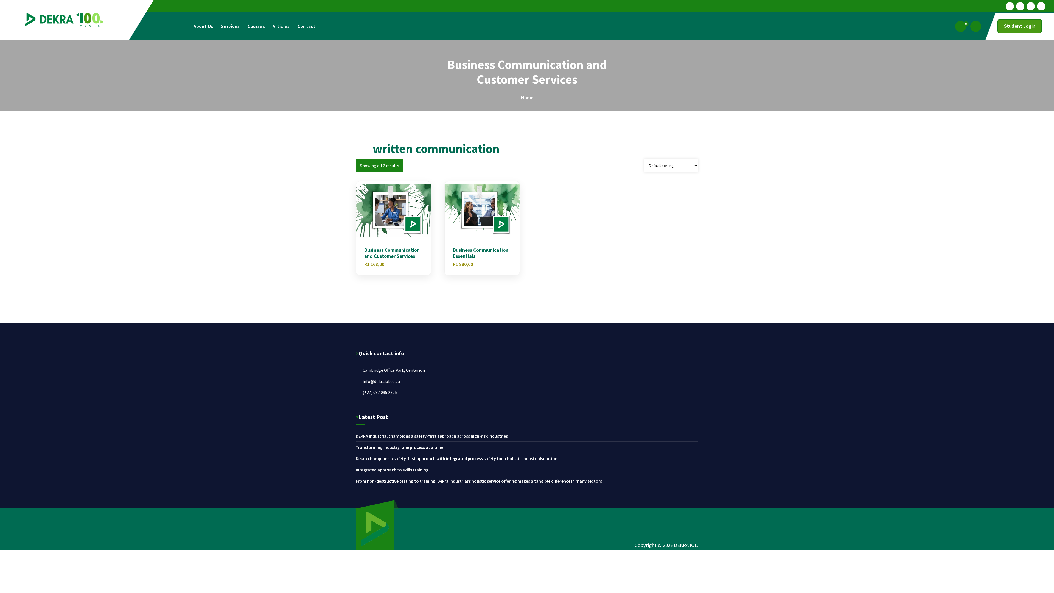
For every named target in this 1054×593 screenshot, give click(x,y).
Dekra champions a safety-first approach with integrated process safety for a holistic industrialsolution (456, 458)
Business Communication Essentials (480, 253)
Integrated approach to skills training (392, 469)
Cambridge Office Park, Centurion (394, 370)
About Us (203, 26)
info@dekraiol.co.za (381, 381)
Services (230, 26)
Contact (307, 26)
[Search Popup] (975, 26)
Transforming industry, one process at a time (399, 447)
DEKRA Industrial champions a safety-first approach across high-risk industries (432, 436)
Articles (281, 26)
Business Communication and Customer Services (392, 253)
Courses (256, 26)
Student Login (1019, 26)
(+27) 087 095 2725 (380, 392)
